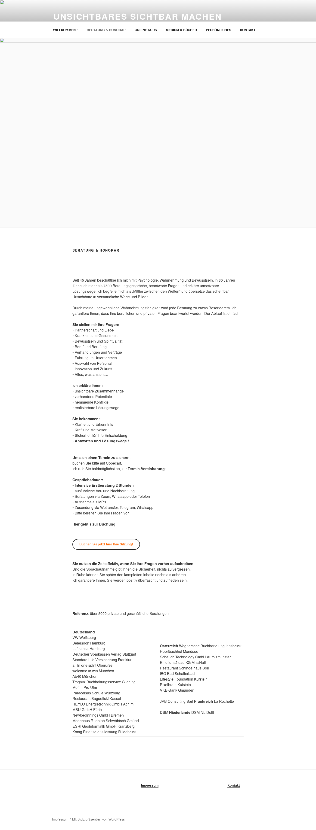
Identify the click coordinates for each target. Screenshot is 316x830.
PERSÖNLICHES (218, 29)
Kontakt (233, 785)
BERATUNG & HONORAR (106, 29)
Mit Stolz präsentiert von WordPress (98, 819)
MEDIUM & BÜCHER (181, 29)
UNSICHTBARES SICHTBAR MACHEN (137, 16)
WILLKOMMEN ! (65, 29)
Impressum (149, 785)
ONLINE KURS (146, 29)
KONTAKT (248, 29)
